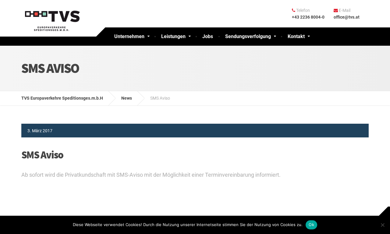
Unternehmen (129, 36)
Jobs (207, 36)
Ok (311, 224)
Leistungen (173, 36)
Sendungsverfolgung (248, 36)
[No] (382, 225)
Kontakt (296, 36)
